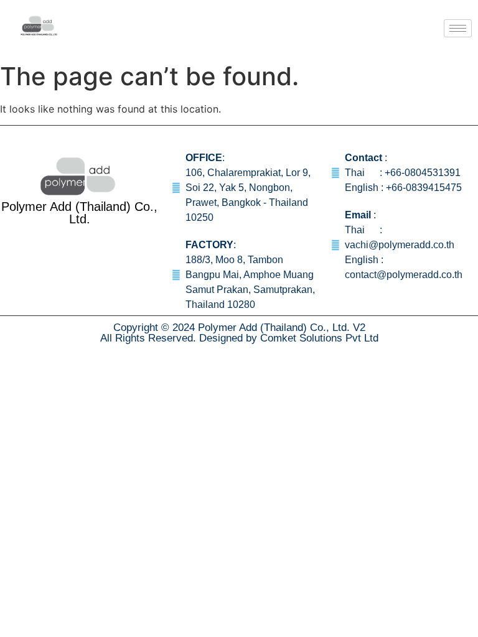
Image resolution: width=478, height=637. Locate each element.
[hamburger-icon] (458, 28)
